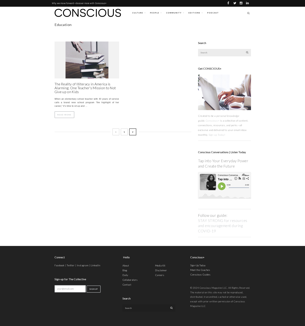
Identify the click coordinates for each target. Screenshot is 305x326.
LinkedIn (95, 265)
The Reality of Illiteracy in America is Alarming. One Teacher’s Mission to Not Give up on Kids (85, 88)
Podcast (213, 13)
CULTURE (137, 13)
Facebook (59, 265)
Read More (64, 115)
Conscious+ (213, 120)
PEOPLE (154, 13)
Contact (126, 284)
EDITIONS (194, 13)
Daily (125, 275)
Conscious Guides (200, 274)
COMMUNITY (174, 13)
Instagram (83, 265)
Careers (159, 275)
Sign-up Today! (217, 134)
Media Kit (160, 265)
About (125, 265)
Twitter (71, 265)
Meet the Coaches (200, 270)
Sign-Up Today (198, 265)
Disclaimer (161, 270)
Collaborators (130, 279)
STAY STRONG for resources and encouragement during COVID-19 (222, 225)
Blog (124, 270)
